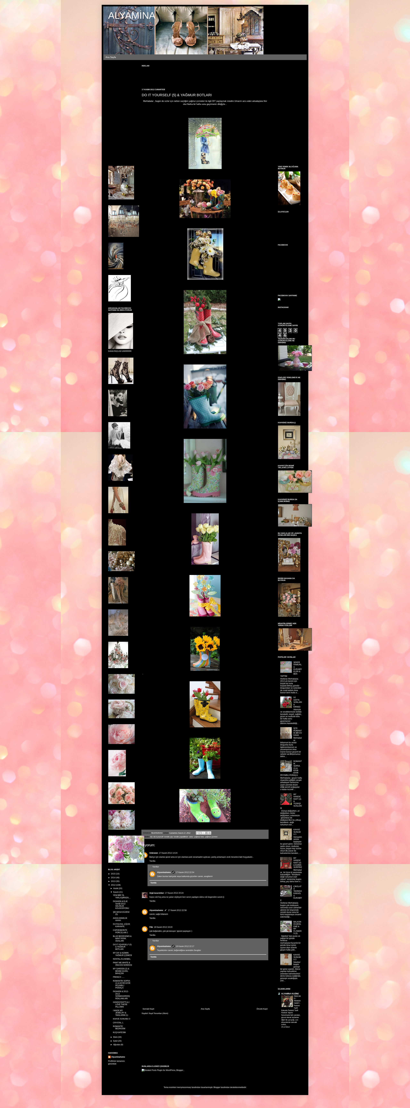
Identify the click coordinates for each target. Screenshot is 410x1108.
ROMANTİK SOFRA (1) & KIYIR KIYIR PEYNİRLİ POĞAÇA (121, 984)
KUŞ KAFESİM (119, 1032)
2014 (113, 878)
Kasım (116, 892)
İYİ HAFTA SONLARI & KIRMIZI (297, 702)
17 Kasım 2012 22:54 (185, 872)
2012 (113, 885)
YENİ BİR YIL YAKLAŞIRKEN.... (122, 896)
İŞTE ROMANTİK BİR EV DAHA (297, 731)
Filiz (151, 927)
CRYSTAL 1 (118, 1023)
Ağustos (117, 1044)
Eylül (115, 1041)
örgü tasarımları (156, 893)
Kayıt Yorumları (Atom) (158, 1013)
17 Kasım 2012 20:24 (174, 893)
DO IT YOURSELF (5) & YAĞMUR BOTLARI (122, 946)
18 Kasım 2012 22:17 (185, 946)
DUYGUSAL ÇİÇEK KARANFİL (121, 925)
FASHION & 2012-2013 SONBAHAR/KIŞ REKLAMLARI (121, 994)
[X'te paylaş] (203, 833)
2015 (113, 874)
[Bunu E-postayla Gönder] (197, 833)
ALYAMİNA (131, 15)
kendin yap (168, 837)
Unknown (153, 853)
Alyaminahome (164, 872)
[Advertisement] (200, 76)
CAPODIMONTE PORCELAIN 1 (120, 931)
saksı (191, 837)
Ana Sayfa (111, 57)
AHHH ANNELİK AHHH (120, 919)
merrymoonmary (184, 1087)
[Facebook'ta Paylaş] (206, 833)
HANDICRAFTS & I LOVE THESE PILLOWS (121, 1004)
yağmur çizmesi (211, 837)
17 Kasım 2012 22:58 (177, 910)
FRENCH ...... (118, 977)
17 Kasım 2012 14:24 (168, 853)
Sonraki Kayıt (148, 1009)
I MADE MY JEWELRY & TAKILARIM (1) (120, 1012)
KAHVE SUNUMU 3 (121, 1019)
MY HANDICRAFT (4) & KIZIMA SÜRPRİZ (297, 863)
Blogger (216, 1087)
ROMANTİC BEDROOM (119, 1027)
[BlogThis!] (200, 833)
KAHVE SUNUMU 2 (297, 957)
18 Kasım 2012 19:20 (163, 927)
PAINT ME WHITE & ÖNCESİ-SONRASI (122, 964)
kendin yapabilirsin (181, 837)
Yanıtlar (155, 867)
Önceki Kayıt (262, 1009)
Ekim (115, 1037)
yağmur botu (199, 837)
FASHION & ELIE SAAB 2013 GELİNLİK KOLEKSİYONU (121, 904)
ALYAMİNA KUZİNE (290, 994)
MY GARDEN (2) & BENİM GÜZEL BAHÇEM (121, 971)
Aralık (116, 888)
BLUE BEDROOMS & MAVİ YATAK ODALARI (122, 938)
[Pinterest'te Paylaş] (209, 833)
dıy (151, 837)
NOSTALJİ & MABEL (122, 959)
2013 (113, 881)
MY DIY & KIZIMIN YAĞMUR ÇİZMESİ (122, 954)
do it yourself (158, 837)
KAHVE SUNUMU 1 (297, 832)
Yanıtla (152, 861)
